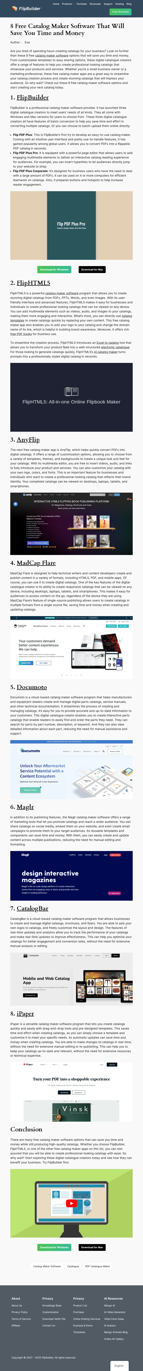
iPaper (25, 1013)
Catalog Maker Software (47, 1266)
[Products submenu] (73, 4)
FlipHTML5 (33, 283)
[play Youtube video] (71, 1203)
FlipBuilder (33, 97)
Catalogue (73, 1266)
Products (67, 3)
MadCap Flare (36, 563)
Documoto (32, 687)
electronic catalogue (115, 347)
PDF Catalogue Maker (97, 1266)
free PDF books (21, 334)
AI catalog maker (106, 352)
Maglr (25, 807)
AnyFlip (28, 440)
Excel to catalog (108, 342)
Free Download (120, 11)
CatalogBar (32, 908)
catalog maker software (51, 55)
